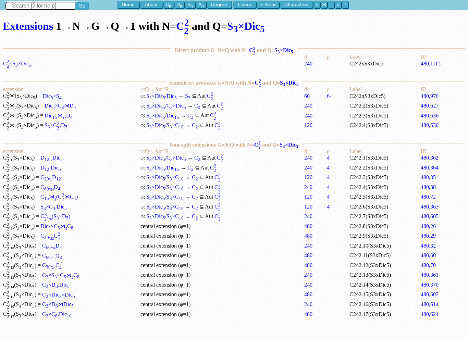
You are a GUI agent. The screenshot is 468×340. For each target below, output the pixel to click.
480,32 (428, 246)
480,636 (430, 115)
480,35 (428, 177)
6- (329, 96)
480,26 (428, 226)
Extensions (28, 26)
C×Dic (176, 106)
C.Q (52, 256)
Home (128, 4)
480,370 (430, 285)
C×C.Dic (57, 314)
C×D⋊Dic (58, 304)
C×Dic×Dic (58, 295)
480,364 (430, 168)
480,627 (430, 106)
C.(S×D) (55, 216)
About (151, 4)
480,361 (430, 275)
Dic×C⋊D (60, 106)
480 (308, 226)
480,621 (430, 314)
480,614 (430, 304)
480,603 (430, 294)
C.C (50, 236)
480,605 (430, 216)
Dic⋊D (59, 115)
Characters (296, 4)
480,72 (428, 197)
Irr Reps (267, 4)
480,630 (430, 125)
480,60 (428, 255)
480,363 (430, 207)
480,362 (430, 158)
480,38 (428, 187)
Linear (244, 4)
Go (81, 6)
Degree (219, 4)
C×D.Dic (56, 285)
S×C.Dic (53, 207)
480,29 (428, 236)
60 (307, 96)
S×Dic (246, 26)
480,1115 (431, 63)
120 (308, 125)
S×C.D (56, 125)
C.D (50, 177)
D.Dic (51, 158)
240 (308, 63)
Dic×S (52, 96)
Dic (172, 96)
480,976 (430, 96)
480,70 (428, 265)
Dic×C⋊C (56, 226)
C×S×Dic (17, 63)
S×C (175, 125)
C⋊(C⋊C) (58, 197)
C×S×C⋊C (60, 275)
